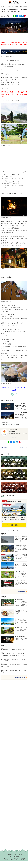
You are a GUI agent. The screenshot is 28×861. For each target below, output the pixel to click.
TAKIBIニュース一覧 (20, 677)
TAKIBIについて (12, 854)
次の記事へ (23, 447)
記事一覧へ (14, 437)
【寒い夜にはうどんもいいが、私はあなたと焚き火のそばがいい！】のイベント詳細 (14, 185)
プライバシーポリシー (14, 856)
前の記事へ (5, 447)
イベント (5, 424)
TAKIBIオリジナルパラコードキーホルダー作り (14, 179)
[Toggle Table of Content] (24, 171)
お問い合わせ (13, 859)
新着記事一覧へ (21, 591)
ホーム (5, 854)
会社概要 (23, 858)
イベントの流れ (8, 176)
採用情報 (7, 859)
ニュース (11, 424)
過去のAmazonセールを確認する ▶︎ (14, 530)
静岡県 (17, 424)
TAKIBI (3, 6)
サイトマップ (20, 859)
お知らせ (9, 6)
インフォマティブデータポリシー (11, 858)
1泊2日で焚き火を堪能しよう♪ (11, 174)
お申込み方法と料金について (11, 182)
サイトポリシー (20, 854)
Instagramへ (23, 437)
